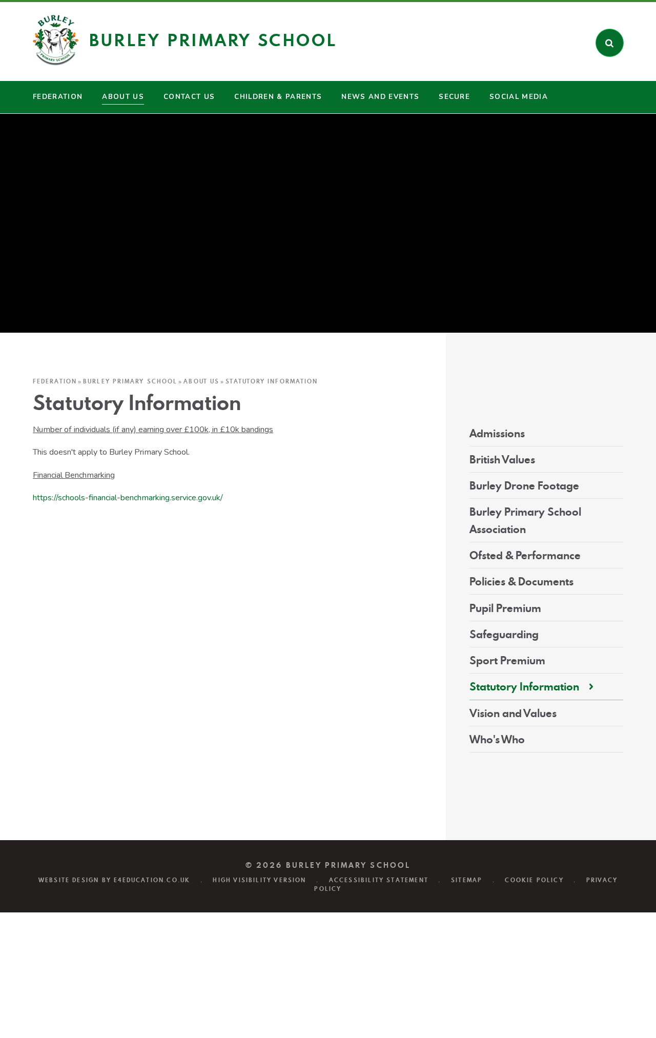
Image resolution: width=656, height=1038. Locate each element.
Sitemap (466, 880)
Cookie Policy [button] (534, 880)
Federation (55, 381)
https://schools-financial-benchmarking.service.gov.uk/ (128, 497)
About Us (201, 381)
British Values (502, 459)
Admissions (497, 433)
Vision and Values (513, 713)
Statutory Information (271, 381)
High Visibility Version (259, 880)
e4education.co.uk (152, 880)
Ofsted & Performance (525, 555)
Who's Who (497, 739)
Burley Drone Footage (524, 485)
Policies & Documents (521, 581)
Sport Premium (507, 660)
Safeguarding (504, 634)
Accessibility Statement (378, 880)
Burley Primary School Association (525, 520)
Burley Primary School (130, 381)
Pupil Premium (505, 608)
